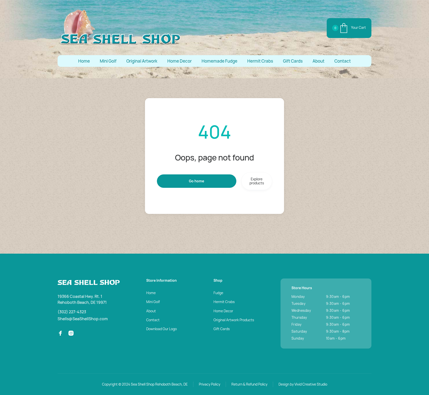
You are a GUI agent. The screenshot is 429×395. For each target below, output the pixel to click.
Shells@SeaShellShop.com (83, 318)
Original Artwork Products (234, 319)
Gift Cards (293, 61)
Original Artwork (141, 61)
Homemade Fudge (219, 61)
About (318, 61)
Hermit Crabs (260, 61)
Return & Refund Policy (249, 384)
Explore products (257, 181)
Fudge (218, 292)
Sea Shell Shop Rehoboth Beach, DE (159, 384)
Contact (342, 61)
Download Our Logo (161, 328)
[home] (120, 28)
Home (84, 61)
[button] (349, 28)
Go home (196, 181)
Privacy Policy (209, 384)
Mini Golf (108, 61)
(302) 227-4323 (72, 312)
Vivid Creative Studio (310, 384)
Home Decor (179, 61)
